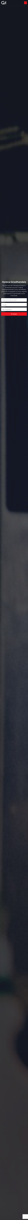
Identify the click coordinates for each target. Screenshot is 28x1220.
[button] (14, 304)
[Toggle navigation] (25, 2)
